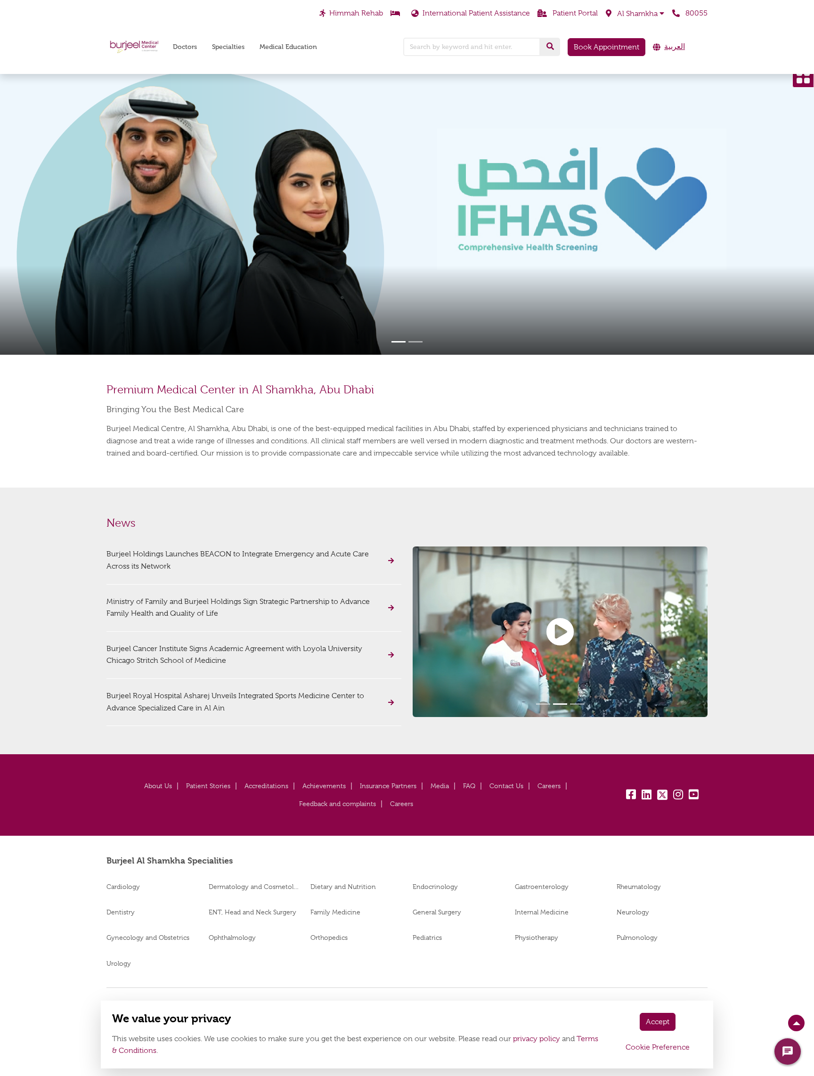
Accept (657, 1022)
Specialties (228, 47)
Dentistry (120, 912)
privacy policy (536, 1039)
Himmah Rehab (356, 13)
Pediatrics (427, 937)
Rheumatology (639, 886)
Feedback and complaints (337, 803)
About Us (158, 786)
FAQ (469, 786)
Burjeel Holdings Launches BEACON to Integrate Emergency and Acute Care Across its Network (237, 560)
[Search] (550, 47)
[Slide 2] (415, 341)
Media (440, 786)
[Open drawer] (803, 77)
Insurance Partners (388, 786)
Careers (549, 786)
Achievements (324, 786)
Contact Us (506, 786)
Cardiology (123, 886)
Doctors (185, 47)
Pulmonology (637, 937)
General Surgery (437, 912)
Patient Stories (208, 786)
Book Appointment (606, 47)
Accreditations (266, 786)
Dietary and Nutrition (343, 886)
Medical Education (288, 47)
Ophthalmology (232, 937)
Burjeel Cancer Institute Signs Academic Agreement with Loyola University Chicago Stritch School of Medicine (234, 654)
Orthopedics (329, 937)
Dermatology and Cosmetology (254, 886)
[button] (635, 14)
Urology (118, 963)
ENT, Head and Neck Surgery (252, 912)
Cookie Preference (658, 1047)
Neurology (633, 912)
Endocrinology (435, 886)
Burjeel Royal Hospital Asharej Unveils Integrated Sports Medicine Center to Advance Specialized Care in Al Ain (235, 702)
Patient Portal (574, 13)
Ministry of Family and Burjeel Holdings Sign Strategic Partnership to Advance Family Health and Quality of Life (238, 607)
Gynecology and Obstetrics (147, 937)
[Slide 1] (398, 341)
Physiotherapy (536, 937)
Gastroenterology (542, 886)
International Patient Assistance (476, 13)
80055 (696, 13)
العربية (674, 46)
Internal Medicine (542, 912)
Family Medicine (335, 912)
